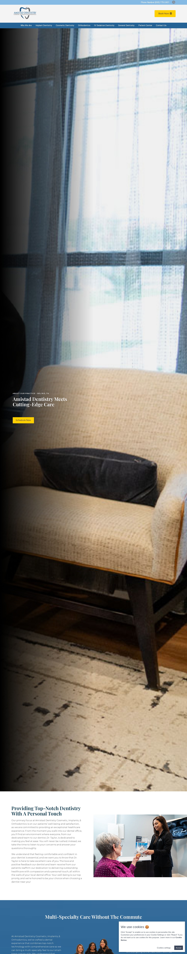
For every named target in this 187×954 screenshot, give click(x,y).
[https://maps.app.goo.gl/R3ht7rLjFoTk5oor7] (173, 2)
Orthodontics (84, 25)
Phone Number (155, 2)
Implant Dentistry (44, 25)
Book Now (163, 13)
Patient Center (145, 25)
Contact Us (161, 25)
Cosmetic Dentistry (65, 25)
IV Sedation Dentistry (104, 25)
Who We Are (26, 25)
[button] (23, 420)
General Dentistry (126, 25)
